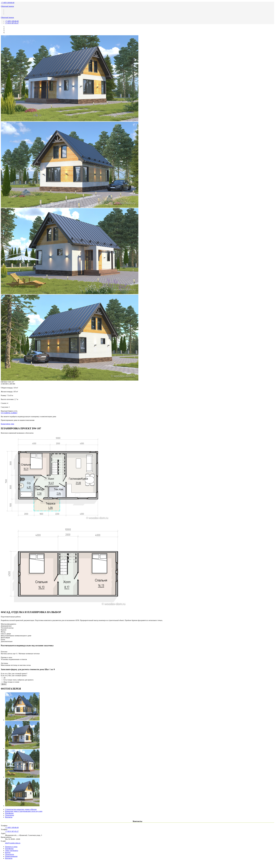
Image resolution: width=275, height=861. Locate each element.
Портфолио (9, 813)
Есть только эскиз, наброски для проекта (18, 680)
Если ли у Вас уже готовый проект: (14, 675)
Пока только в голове (11, 682)
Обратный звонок (7, 6)
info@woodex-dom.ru (12, 843)
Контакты (8, 817)
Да (4, 678)
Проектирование (11, 856)
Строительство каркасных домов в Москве (21, 809)
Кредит (8, 852)
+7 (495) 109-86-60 (7, 3)
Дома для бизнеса (11, 850)
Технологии (9, 815)
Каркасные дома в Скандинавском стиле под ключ (23, 811)
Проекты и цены (11, 847)
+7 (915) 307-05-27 (12, 23)
